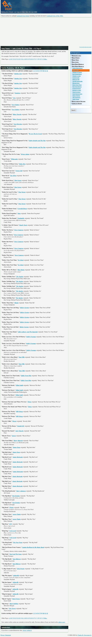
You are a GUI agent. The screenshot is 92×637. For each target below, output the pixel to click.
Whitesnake (14, 159)
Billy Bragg (19, 411)
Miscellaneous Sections (78, 101)
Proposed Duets (77, 88)
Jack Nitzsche (19, 431)
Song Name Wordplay (78, 66)
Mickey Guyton (24, 308)
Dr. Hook (21, 260)
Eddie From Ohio (26, 376)
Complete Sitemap (77, 103)
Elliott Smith (19, 385)
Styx (14, 98)
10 (43, 71)
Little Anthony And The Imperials (28, 332)
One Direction (18, 124)
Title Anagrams (76, 97)
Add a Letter (76, 70)
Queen (14, 436)
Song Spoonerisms (77, 94)
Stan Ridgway (17, 559)
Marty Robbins (14, 604)
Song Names (5, 48)
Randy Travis (23, 225)
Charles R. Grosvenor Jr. (84, 635)
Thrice (29, 402)
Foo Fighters (15, 105)
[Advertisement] (46, 31)
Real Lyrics (75, 62)
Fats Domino (16, 496)
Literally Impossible (77, 81)
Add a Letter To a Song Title (22, 48)
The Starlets (19, 277)
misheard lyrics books (23, 16)
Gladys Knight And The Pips (37, 141)
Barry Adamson (21, 491)
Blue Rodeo (21, 270)
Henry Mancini (18, 441)
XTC (10, 524)
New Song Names (77, 86)
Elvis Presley (21, 569)
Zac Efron (13, 176)
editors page (61, 622)
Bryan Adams (25, 154)
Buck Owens (16, 599)
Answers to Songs (77, 72)
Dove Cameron (18, 230)
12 (47, 71)
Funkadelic (21, 218)
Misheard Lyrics (76, 55)
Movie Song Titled (77, 85)
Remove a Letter (77, 90)
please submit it (27, 630)
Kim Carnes (18, 180)
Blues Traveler (17, 114)
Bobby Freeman (31, 337)
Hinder (16, 303)
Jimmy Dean (16, 447)
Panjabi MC (20, 426)
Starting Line (18, 74)
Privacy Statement (6, 635)
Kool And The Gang (16, 554)
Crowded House (22, 209)
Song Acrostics (76, 92)
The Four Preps (17, 542)
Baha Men (22, 164)
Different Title (76, 79)
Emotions (17, 93)
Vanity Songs (76, 99)
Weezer (14, 421)
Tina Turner (22, 192)
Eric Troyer (12, 608)
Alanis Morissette (18, 457)
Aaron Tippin (17, 514)
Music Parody (76, 57)
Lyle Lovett (12, 531)
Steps (19, 213)
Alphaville (16, 575)
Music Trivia (75, 60)
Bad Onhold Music (77, 74)
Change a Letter (77, 76)
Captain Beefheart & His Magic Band (33, 547)
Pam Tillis (22, 357)
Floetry (12, 507)
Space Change (76, 95)
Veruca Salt (18, 171)
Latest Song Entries (78, 68)
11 (45, 71)
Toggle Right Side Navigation (85, 47)
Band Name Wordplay (78, 64)
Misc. (45, 59)
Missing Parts (76, 83)
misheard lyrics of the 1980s (55, 16)
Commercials (76, 77)
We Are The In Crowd (35, 134)
